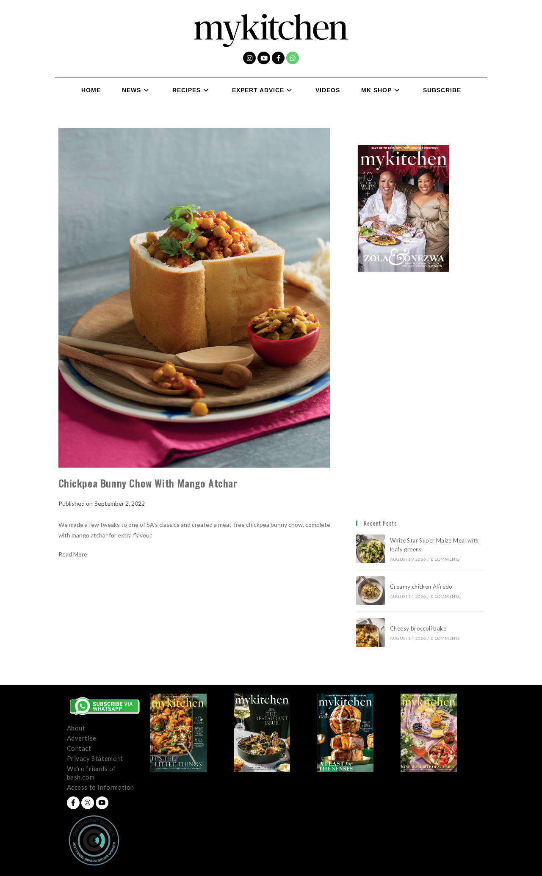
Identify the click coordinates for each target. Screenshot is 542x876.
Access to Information (101, 787)
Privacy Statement (95, 758)
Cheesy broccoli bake (419, 628)
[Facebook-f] (278, 58)
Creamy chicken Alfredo (422, 586)
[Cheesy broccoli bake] (370, 632)
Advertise (82, 738)
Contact (79, 748)
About (76, 728)
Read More (72, 554)
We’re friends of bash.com (91, 773)
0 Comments (445, 559)
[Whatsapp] (292, 58)
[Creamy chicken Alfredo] (370, 590)
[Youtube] (263, 58)
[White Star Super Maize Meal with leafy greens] (370, 548)
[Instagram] (249, 58)
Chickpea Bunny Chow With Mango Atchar (148, 482)
